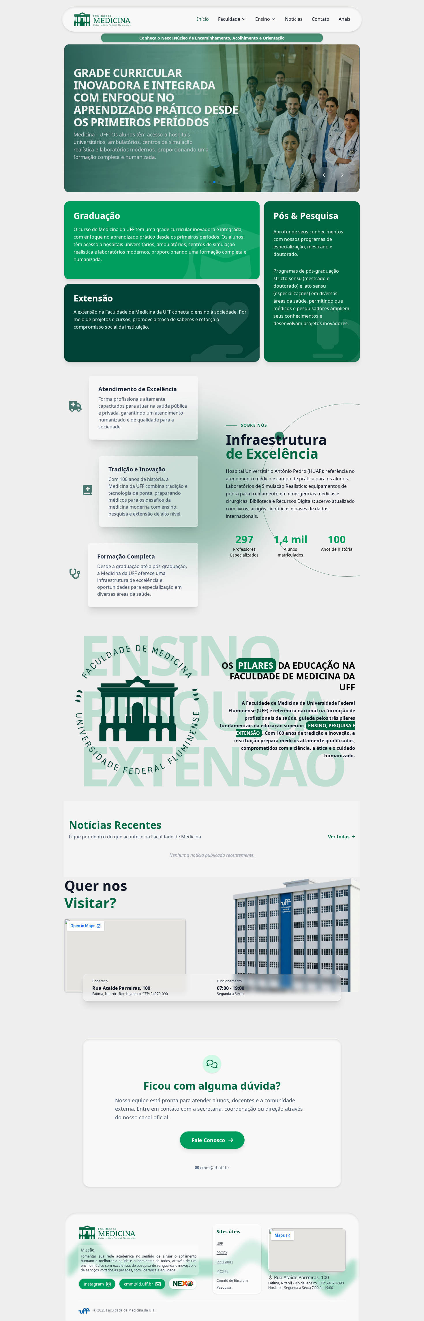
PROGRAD (225, 1262)
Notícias (294, 19)
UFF (220, 1243)
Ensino (262, 19)
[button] (205, 182)
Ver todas (339, 836)
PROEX (222, 1252)
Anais (344, 19)
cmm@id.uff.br (214, 1167)
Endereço (100, 981)
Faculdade (229, 19)
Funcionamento (229, 981)
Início (203, 19)
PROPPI (222, 1271)
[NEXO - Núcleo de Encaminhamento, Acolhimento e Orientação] (183, 1283)
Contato (320, 19)
